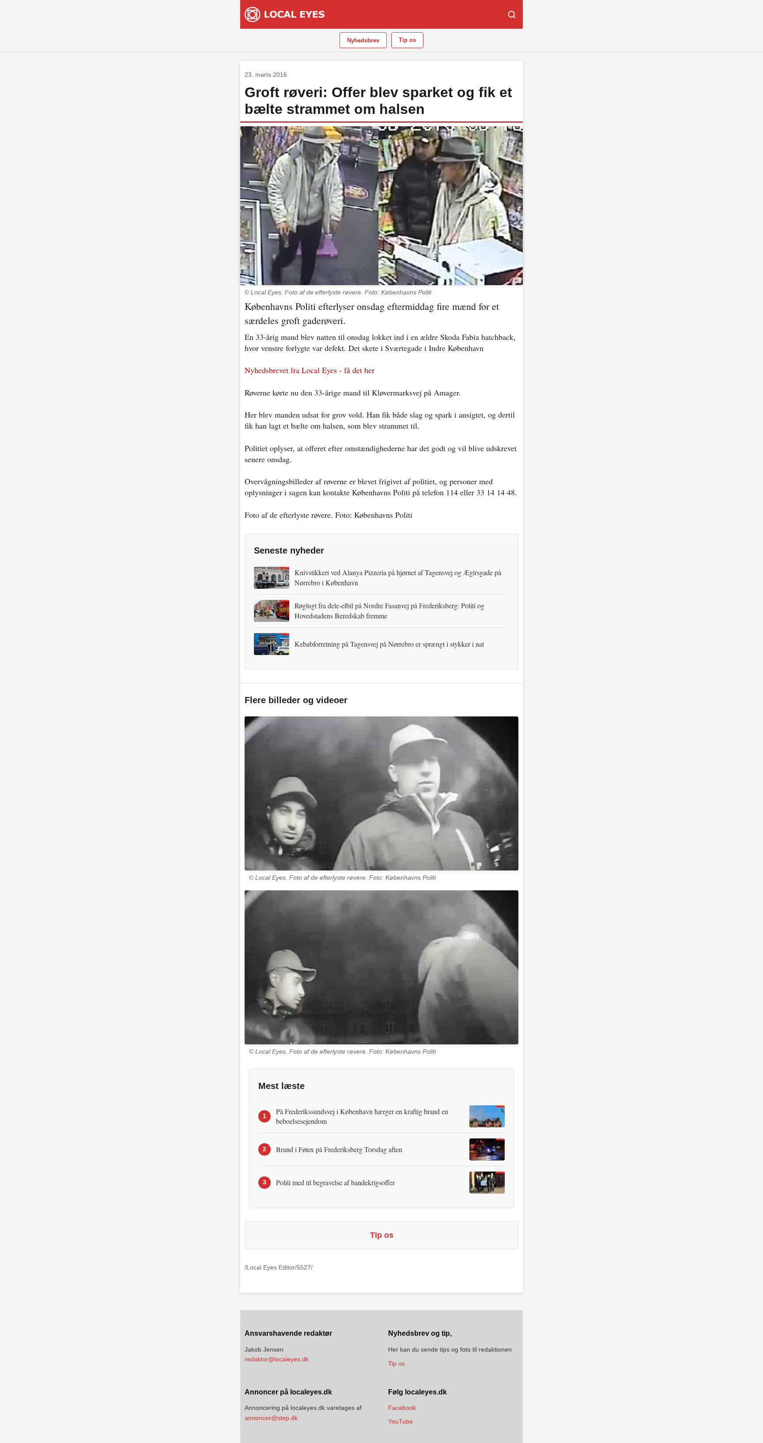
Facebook (402, 1407)
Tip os (407, 40)
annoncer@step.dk (271, 1417)
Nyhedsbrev (363, 40)
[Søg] (511, 14)
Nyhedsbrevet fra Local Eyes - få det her (309, 370)
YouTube (400, 1421)
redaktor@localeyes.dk (277, 1359)
